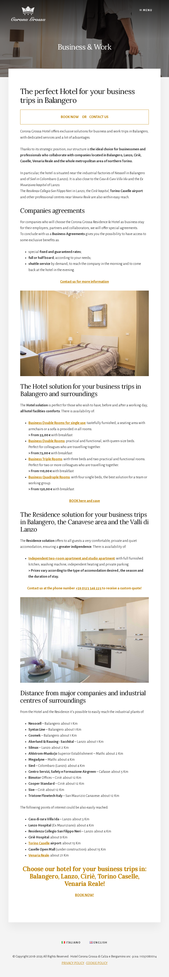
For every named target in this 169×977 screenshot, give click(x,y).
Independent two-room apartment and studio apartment (71, 558)
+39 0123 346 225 (88, 588)
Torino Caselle (39, 843)
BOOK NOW (70, 117)
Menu (147, 10)
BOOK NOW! (84, 895)
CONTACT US (98, 117)
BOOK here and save (84, 501)
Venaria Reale (38, 855)
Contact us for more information (84, 282)
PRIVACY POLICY (73, 963)
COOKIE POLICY (97, 963)
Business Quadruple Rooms (49, 477)
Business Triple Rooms (45, 459)
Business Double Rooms (46, 441)
